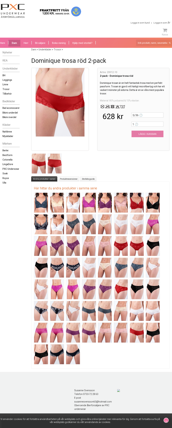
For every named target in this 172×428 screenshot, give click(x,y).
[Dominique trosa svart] (153, 333)
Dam (14, 43)
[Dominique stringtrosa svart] (137, 289)
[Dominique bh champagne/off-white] (73, 203)
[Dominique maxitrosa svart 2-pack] (41, 268)
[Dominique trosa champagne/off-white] (153, 311)
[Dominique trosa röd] (137, 333)
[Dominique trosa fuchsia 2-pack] (57, 333)
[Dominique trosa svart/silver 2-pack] (73, 354)
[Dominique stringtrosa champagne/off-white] (41, 289)
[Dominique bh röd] (137, 203)
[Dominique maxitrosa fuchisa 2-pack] (153, 224)
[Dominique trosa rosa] (105, 333)
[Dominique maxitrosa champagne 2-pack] (121, 224)
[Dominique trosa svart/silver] (57, 354)
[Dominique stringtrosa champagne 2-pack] (153, 268)
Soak (5, 173)
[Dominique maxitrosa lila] (57, 246)
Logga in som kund (140, 22)
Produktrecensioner (68, 179)
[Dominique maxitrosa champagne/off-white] (137, 224)
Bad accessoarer (11, 108)
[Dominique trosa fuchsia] (41, 333)
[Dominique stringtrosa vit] (73, 311)
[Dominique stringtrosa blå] (121, 268)
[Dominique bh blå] (41, 203)
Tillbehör (7, 94)
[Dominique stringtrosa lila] (89, 289)
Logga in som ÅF (162, 22)
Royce (6, 178)
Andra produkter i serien (44, 179)
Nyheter (7, 52)
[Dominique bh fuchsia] (89, 203)
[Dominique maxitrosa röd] (121, 246)
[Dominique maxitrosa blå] (73, 224)
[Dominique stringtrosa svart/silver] (41, 311)
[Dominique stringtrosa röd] (121, 289)
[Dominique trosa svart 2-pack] (41, 354)
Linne (5, 84)
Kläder (7, 125)
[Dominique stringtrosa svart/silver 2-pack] (57, 311)
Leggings (7, 80)
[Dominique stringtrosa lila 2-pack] (105, 289)
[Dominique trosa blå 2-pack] (105, 311)
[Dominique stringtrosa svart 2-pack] (153, 289)
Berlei (5, 150)
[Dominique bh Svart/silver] (41, 224)
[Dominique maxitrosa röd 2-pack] (137, 246)
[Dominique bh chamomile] (57, 203)
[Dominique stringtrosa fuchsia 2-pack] (73, 289)
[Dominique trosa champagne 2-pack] (137, 311)
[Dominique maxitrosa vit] (89, 268)
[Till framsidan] (13, 11)
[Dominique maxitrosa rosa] (89, 246)
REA (5, 60)
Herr (26, 43)
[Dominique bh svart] (153, 203)
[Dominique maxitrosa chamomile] (105, 224)
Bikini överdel (9, 117)
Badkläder (9, 101)
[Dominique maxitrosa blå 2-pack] (89, 224)
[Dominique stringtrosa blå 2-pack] (137, 268)
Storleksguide (88, 179)
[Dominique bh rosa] (121, 203)
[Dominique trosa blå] (89, 311)
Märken (7, 144)
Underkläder (10, 68)
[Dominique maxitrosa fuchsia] (41, 246)
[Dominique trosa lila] (73, 333)
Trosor (6, 89)
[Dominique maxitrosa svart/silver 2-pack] (73, 268)
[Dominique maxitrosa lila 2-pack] (73, 246)
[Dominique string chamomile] (105, 268)
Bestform (7, 155)
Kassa (165, 34)
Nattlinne (7, 131)
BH (4, 75)
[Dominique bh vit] (57, 224)
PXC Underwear (11, 169)
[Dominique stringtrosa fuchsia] (57, 289)
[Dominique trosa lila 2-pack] (89, 333)
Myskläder (8, 136)
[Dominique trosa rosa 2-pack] (121, 333)
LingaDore (8, 164)
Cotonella (7, 160)
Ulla (4, 183)
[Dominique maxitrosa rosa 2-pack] (105, 246)
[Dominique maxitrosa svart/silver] (57, 268)
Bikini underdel (10, 113)
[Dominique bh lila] (105, 203)
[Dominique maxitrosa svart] (153, 246)
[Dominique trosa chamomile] (121, 311)
